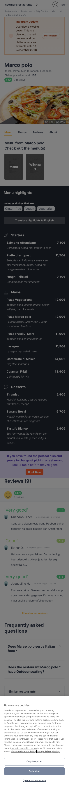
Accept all (34, 771)
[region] (34, 742)
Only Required (34, 761)
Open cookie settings (34, 780)
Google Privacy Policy (48, 751)
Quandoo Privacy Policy (23, 751)
